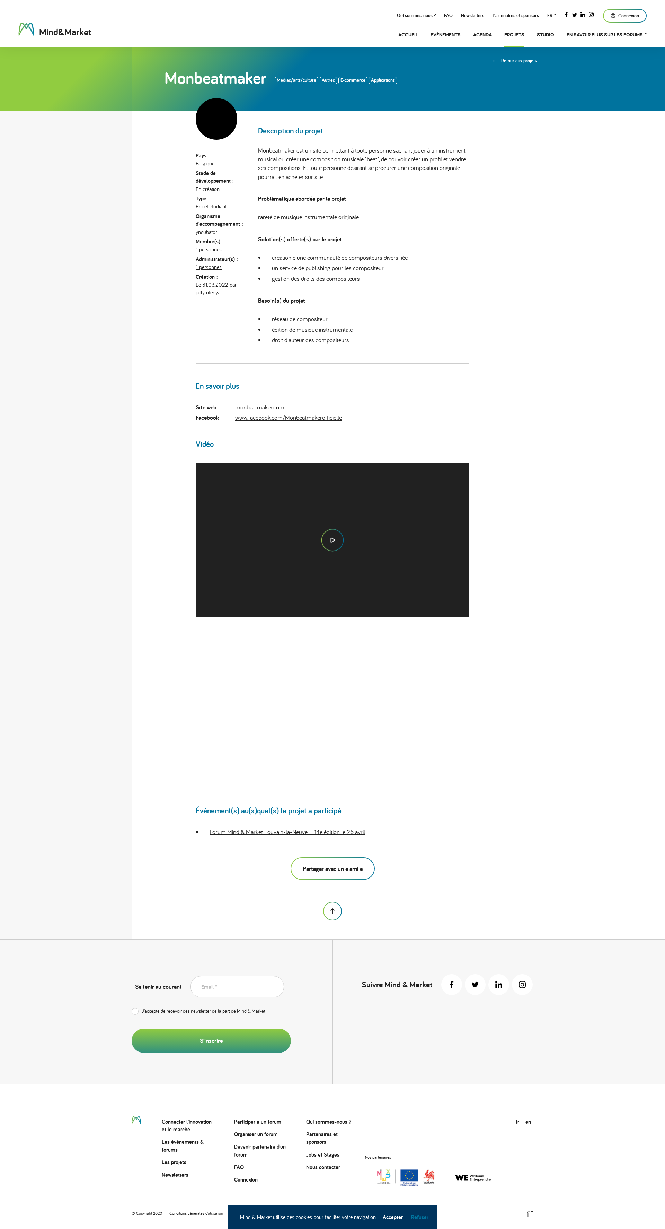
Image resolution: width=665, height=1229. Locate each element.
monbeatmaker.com (259, 407)
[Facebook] (566, 14)
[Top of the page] (332, 911)
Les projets (174, 1162)
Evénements (446, 34)
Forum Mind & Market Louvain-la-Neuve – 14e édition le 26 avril (287, 832)
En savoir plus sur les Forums (605, 34)
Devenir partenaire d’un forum (260, 1150)
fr (549, 15)
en (528, 1121)
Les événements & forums (183, 1145)
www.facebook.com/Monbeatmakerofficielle (288, 418)
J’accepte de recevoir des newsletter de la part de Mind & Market (203, 1011)
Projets (514, 34)
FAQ (448, 15)
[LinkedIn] (582, 14)
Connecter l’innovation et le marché (187, 1125)
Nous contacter (323, 1167)
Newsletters (472, 15)
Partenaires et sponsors (516, 15)
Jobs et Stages (322, 1154)
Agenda (482, 34)
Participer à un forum (257, 1121)
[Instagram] (591, 14)
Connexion (246, 1179)
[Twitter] (574, 14)
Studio (545, 34)
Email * (209, 986)
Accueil (408, 34)
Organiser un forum (256, 1134)
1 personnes (209, 249)
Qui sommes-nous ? (416, 15)
